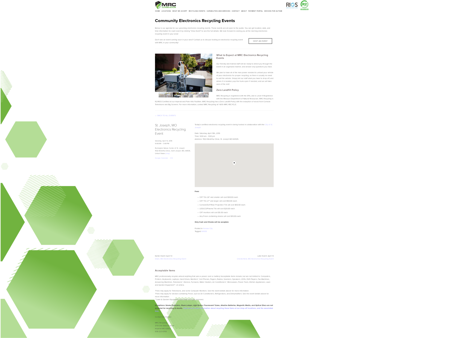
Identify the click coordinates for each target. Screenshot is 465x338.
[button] (157, 72)
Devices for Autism (273, 11)
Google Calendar (161, 158)
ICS (171, 158)
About (244, 11)
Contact (236, 11)
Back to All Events (166, 115)
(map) (168, 153)
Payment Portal (255, 11)
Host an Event (260, 41)
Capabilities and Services (218, 11)
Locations (166, 11)
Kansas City (208, 228)
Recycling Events (197, 11)
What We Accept (179, 11)
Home (157, 11)
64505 (204, 231)
